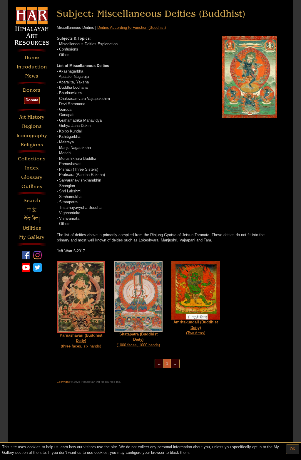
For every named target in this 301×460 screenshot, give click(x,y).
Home (32, 57)
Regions (32, 126)
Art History (31, 117)
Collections (32, 159)
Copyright (63, 381)
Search (32, 200)
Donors (32, 90)
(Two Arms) (195, 327)
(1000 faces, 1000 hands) (138, 339)
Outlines (31, 186)
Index (32, 168)
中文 (32, 210)
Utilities (32, 228)
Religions (32, 144)
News (31, 76)
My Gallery (31, 237)
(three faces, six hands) (81, 340)
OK (292, 449)
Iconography (31, 135)
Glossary (31, 177)
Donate (32, 100)
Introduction (32, 67)
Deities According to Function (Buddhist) (131, 27)
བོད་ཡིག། (32, 219)
